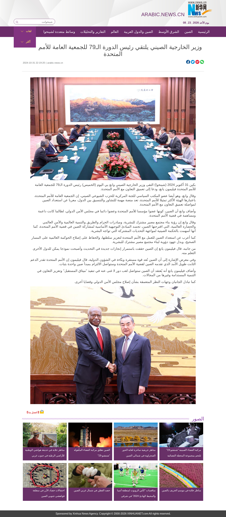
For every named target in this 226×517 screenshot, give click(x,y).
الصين (188, 32)
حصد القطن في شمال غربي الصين (92, 490)
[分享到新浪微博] (197, 62)
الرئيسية (204, 32)
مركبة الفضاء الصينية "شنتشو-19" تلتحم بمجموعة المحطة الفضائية (183, 452)
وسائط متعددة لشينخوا (59, 32)
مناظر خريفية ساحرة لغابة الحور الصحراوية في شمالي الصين (139, 452)
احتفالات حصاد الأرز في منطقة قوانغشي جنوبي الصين (49, 493)
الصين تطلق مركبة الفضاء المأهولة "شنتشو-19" (92, 452)
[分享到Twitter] (193, 62)
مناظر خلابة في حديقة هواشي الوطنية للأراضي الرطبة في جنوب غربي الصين (45, 455)
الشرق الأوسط (168, 32)
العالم (115, 32)
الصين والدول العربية (138, 32)
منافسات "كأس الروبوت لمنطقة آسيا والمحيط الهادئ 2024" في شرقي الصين (136, 496)
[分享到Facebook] (188, 62)
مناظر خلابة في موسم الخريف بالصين (181, 490)
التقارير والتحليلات (93, 32)
